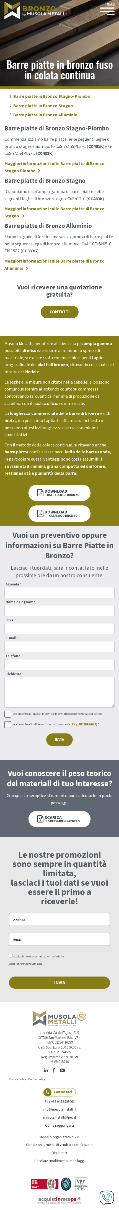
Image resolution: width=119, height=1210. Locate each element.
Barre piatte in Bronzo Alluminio (45, 115)
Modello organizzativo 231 (59, 1137)
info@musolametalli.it (59, 1109)
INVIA (59, 740)
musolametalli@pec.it (59, 1117)
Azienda (13, 584)
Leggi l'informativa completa (25, 964)
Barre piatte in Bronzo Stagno (43, 106)
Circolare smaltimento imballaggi (59, 1160)
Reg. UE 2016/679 (84, 724)
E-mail (12, 638)
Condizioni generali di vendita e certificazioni (59, 1144)
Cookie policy (36, 1079)
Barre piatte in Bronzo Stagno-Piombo (51, 96)
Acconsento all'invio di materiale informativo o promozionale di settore (57, 714)
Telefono (14, 656)
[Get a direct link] (68, 1070)
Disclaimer (59, 1152)
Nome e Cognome (20, 602)
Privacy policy (17, 1079)
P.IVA (11, 620)
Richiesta (15, 674)
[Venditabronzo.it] (35, 10)
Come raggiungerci (59, 1125)
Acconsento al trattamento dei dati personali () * (56, 724)
